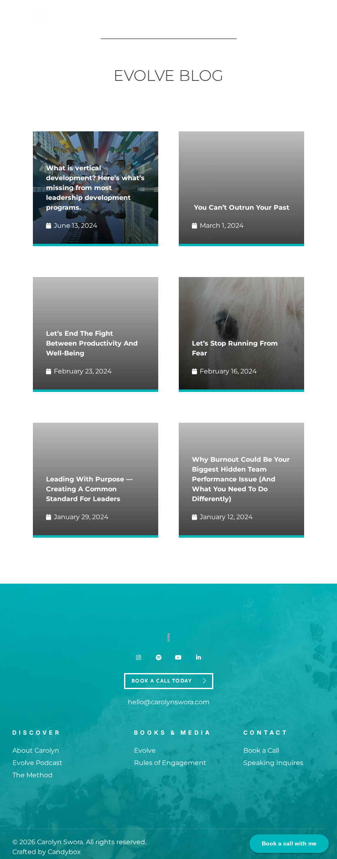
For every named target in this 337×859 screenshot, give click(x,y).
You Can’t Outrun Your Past (241, 207)
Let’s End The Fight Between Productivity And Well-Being (92, 343)
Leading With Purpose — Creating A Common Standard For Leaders (89, 489)
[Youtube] (178, 657)
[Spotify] (158, 657)
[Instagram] (138, 657)
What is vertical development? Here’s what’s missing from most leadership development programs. (95, 187)
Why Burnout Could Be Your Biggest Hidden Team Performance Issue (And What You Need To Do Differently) (241, 479)
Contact (266, 732)
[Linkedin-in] (198, 657)
